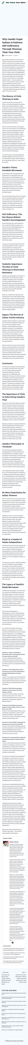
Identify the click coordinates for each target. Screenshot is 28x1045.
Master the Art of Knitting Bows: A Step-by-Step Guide (12, 1029)
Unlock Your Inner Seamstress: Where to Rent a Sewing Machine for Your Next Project (20, 977)
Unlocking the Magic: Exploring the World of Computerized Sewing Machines (14, 953)
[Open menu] (26, 2)
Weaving (16, 55)
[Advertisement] (14, 19)
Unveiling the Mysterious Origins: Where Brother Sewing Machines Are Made (6, 978)
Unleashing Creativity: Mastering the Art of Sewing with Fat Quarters (13, 957)
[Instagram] (12, 942)
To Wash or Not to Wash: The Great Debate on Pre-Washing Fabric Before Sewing (13, 961)
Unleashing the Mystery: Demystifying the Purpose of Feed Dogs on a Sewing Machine (14, 949)
